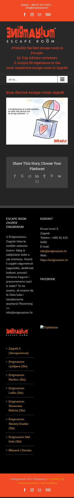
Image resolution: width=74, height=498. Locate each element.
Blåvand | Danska (20, 450)
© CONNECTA (55, 479)
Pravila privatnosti (27, 483)
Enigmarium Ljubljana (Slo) (18, 364)
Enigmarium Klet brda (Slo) (19, 439)
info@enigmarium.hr (37, 7)
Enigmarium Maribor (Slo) (17, 377)
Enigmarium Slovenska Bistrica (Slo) (17, 406)
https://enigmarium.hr (54, 260)
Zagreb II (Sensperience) (19, 351)
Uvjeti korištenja (48, 483)
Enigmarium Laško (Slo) (16, 390)
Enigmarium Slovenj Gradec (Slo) (19, 424)
